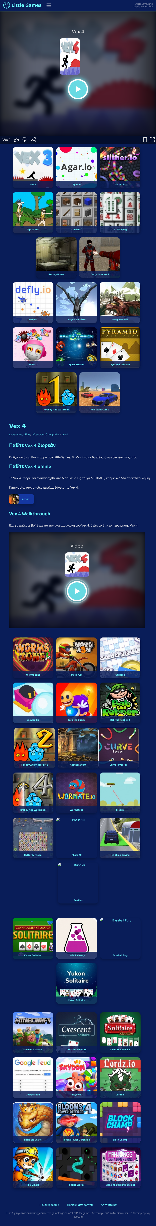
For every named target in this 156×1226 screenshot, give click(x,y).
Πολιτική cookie (49, 1205)
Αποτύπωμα (109, 1205)
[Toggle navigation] (49, 5)
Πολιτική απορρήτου (80, 1205)
